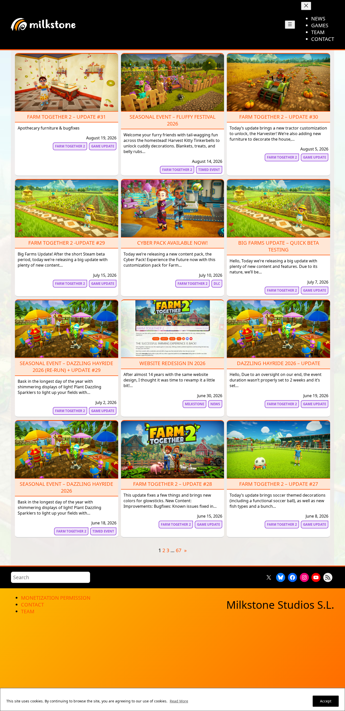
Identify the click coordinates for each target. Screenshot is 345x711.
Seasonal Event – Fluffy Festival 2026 (172, 120)
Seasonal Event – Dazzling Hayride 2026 (66, 487)
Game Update (102, 146)
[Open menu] (290, 24)
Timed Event (209, 169)
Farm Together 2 (70, 146)
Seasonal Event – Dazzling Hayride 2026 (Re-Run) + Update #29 (66, 366)
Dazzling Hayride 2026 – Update (278, 363)
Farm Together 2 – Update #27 (278, 483)
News (215, 404)
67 (178, 550)
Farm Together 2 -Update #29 (66, 242)
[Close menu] (306, 6)
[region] (172, 699)
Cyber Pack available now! (172, 242)
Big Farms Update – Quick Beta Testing (278, 246)
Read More (179, 701)
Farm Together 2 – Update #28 (172, 483)
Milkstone (194, 404)
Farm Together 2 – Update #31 (66, 116)
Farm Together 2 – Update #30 (278, 116)
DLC (217, 283)
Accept (325, 701)
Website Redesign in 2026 (172, 363)
